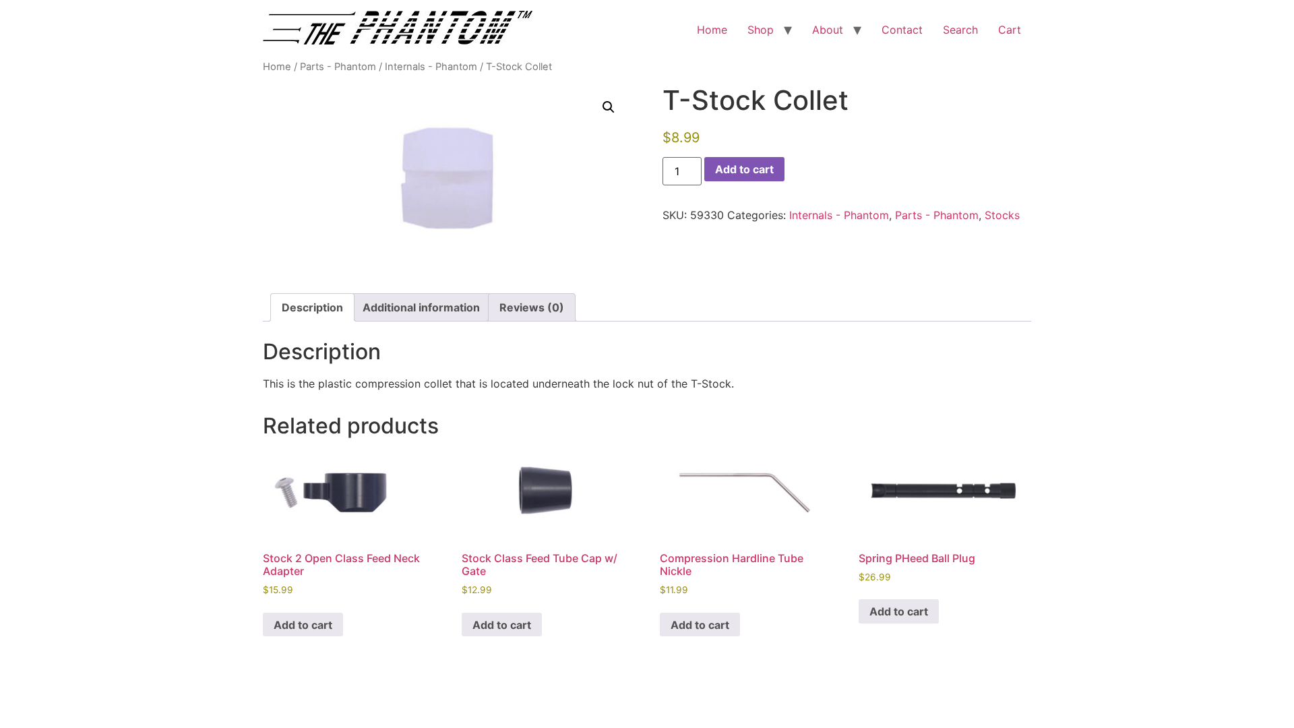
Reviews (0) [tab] (531, 307)
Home (712, 29)
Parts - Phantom (338, 67)
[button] (608, 107)
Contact (902, 29)
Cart (1009, 29)
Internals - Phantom (431, 67)
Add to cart (744, 169)
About (827, 29)
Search (960, 29)
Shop (760, 29)
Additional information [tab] (421, 307)
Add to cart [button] (303, 625)
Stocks (1002, 215)
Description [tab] (312, 307)
